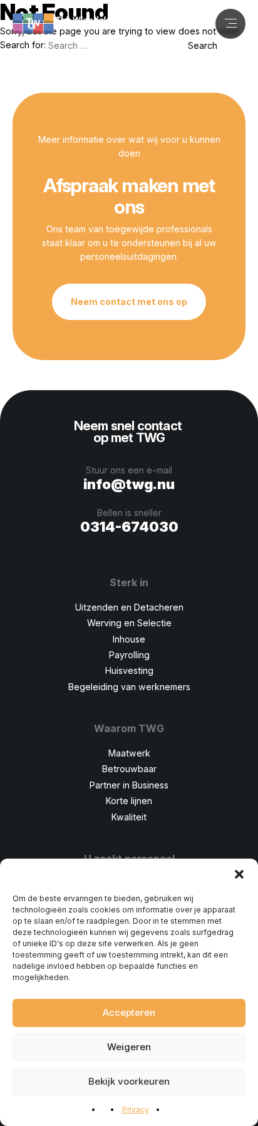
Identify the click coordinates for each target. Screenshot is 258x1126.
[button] (239, 874)
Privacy (135, 1109)
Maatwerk (129, 753)
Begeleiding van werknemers (129, 686)
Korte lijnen (129, 800)
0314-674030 (129, 527)
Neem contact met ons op (129, 301)
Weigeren (129, 1047)
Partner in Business (129, 785)
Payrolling (129, 654)
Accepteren (129, 1012)
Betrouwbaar (129, 768)
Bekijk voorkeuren (129, 1081)
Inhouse (129, 639)
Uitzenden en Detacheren (129, 607)
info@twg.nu (129, 484)
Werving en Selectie (129, 622)
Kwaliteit (129, 817)
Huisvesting (129, 670)
